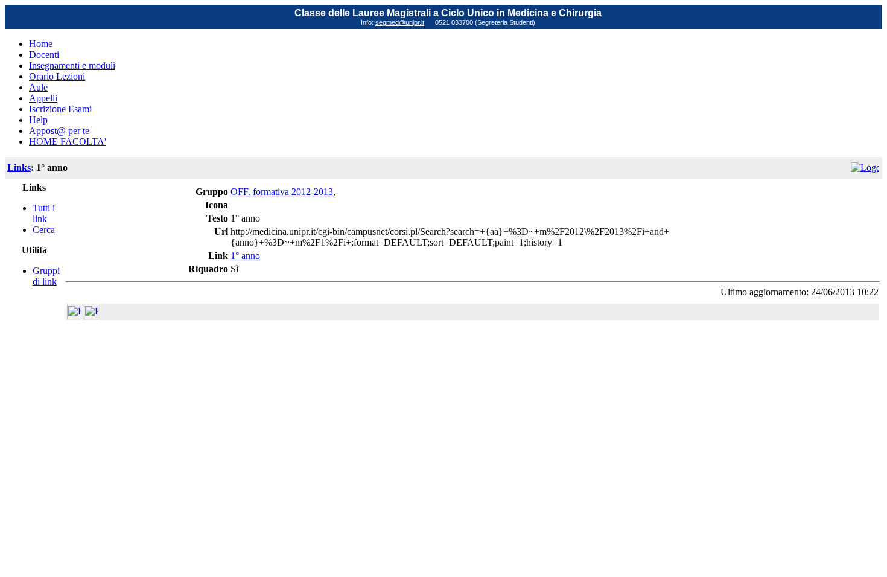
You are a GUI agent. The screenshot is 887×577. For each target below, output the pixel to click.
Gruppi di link (46, 276)
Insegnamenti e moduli (72, 65)
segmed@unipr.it (399, 22)
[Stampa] (91, 316)
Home (40, 44)
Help (38, 120)
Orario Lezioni (57, 76)
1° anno (245, 255)
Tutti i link (44, 213)
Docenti (44, 54)
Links (19, 167)
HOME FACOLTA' (67, 141)
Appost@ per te (59, 131)
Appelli (43, 98)
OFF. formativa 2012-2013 (281, 191)
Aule (38, 87)
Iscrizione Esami (60, 109)
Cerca (44, 230)
